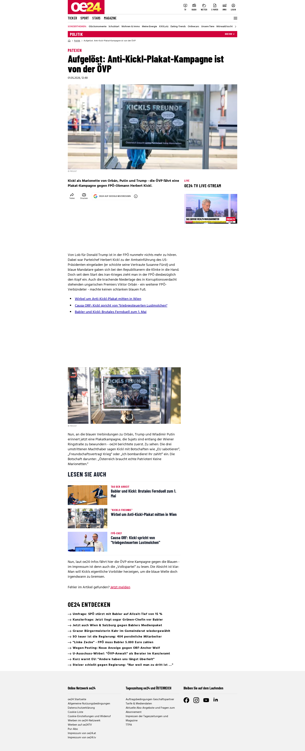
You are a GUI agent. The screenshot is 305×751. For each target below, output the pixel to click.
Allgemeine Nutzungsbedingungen (89, 703)
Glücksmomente (97, 26)
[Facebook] (186, 700)
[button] (190, 218)
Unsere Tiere (207, 26)
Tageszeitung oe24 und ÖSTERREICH (148, 688)
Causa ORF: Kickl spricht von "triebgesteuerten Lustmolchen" (121, 306)
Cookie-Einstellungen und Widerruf (89, 716)
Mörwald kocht (224, 26)
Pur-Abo (73, 729)
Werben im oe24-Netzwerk (84, 720)
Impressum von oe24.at (82, 733)
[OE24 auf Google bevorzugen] (136, 196)
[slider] (202, 218)
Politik (76, 34)
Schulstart (114, 26)
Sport (84, 18)
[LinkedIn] (216, 700)
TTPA (129, 725)
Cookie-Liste (75, 712)
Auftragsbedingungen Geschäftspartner (150, 699)
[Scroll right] (235, 26)
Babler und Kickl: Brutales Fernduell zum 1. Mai (110, 312)
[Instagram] (196, 700)
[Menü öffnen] (235, 18)
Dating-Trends (178, 26)
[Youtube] (206, 700)
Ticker (72, 18)
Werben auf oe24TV (80, 725)
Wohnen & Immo (130, 26)
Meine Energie (149, 26)
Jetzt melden (120, 587)
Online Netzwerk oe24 (81, 688)
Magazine (110, 18)
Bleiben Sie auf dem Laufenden (203, 688)
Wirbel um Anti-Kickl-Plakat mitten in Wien (108, 299)
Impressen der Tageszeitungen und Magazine (147, 718)
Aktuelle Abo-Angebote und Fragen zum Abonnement (150, 710)
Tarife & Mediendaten (139, 703)
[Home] (69, 40)
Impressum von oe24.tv (82, 737)
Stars (96, 18)
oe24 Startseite (77, 699)
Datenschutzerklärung (81, 708)
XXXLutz (163, 26)
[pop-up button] (226, 218)
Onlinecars (193, 26)
